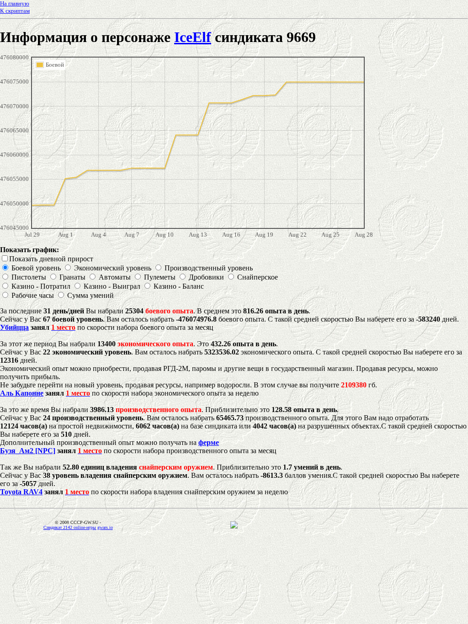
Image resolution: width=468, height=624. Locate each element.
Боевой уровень (36, 268)
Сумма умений (90, 295)
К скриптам (15, 10)
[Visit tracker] (234, 526)
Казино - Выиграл (112, 286)
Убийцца (14, 327)
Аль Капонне (21, 393)
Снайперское (257, 277)
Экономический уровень (112, 268)
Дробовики (206, 277)
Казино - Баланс (179, 286)
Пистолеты (28, 277)
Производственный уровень (209, 268)
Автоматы (115, 277)
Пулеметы (160, 277)
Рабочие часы (32, 295)
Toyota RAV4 (21, 492)
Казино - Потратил (40, 286)
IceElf (192, 37)
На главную (14, 3)
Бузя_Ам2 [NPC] (27, 451)
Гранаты (72, 277)
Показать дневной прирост (51, 259)
